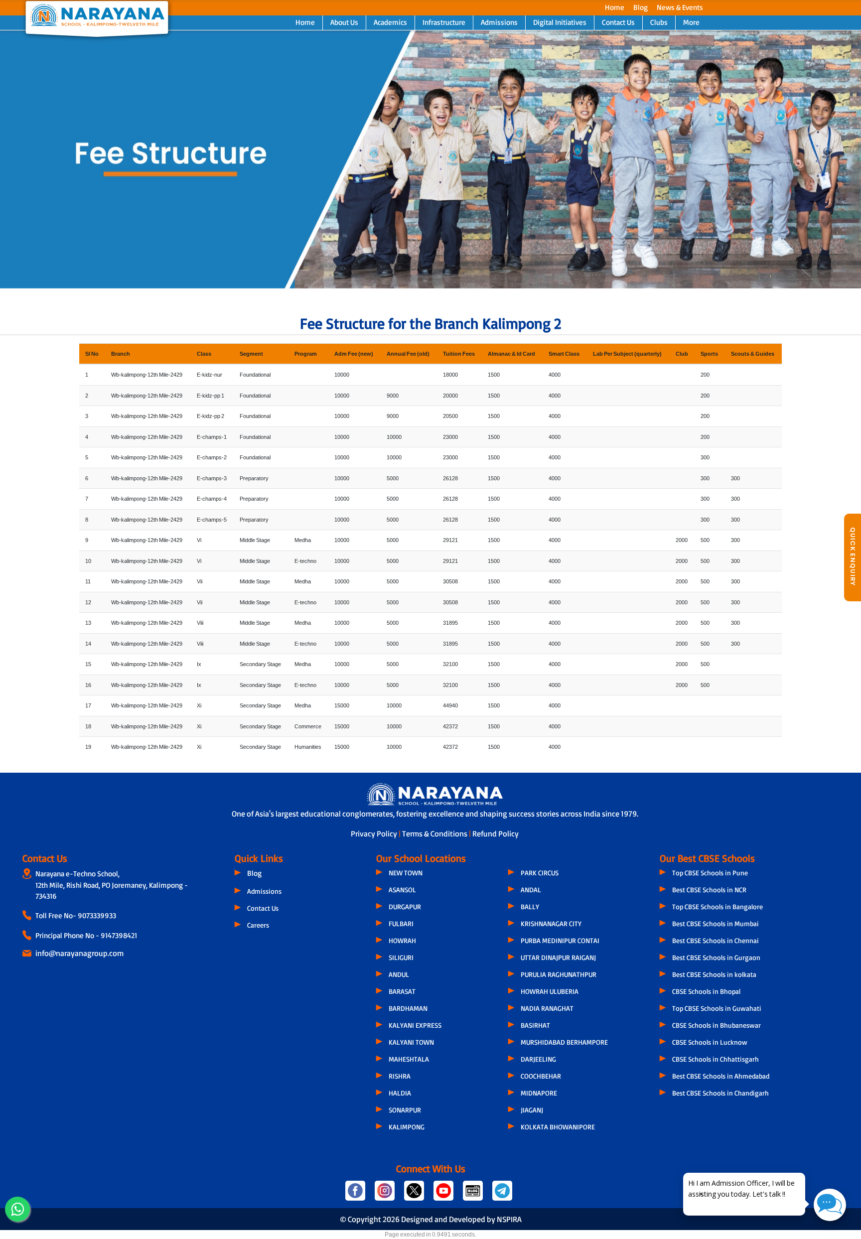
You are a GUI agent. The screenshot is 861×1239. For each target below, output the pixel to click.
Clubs (659, 22)
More (691, 22)
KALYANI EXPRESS (415, 1025)
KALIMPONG (407, 1126)
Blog (640, 7)
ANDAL (531, 889)
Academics (390, 22)
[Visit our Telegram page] (501, 1195)
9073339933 (97, 915)
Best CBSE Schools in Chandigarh (720, 1093)
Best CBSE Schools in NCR (709, 889)
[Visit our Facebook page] (356, 1195)
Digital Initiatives (559, 22)
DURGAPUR (405, 906)
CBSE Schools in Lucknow (709, 1042)
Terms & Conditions (435, 833)
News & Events (680, 7)
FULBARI (401, 923)
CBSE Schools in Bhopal (706, 991)
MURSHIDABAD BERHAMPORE (564, 1042)
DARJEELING (538, 1059)
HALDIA (400, 1093)
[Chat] (830, 1205)
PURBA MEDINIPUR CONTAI (560, 940)
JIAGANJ (532, 1109)
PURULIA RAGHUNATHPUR (558, 974)
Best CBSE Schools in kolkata (714, 974)
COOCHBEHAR (541, 1076)
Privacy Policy (375, 833)
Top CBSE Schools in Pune (710, 872)
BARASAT (402, 991)
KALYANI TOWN (411, 1042)
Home (614, 7)
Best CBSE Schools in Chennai (715, 940)
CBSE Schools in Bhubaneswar (716, 1025)
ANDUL (399, 974)
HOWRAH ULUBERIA (549, 991)
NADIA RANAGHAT (547, 1008)
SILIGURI (401, 957)
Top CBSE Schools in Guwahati (716, 1008)
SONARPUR (405, 1109)
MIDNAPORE (539, 1093)
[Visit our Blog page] (473, 1195)
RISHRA (400, 1076)
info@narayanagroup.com (79, 953)
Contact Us (618, 22)
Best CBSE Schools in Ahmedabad (720, 1076)
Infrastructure (444, 22)
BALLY (530, 906)
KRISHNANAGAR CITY (551, 923)
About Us (344, 22)
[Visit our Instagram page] (385, 1195)
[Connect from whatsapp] (17, 1209)
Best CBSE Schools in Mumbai (715, 923)
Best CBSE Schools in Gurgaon (716, 957)
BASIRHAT (535, 1025)
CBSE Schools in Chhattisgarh (715, 1059)
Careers (258, 925)
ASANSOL (402, 889)
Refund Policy (495, 833)
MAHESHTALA (409, 1059)
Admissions (499, 22)
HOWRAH (402, 940)
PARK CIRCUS (540, 872)
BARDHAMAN (408, 1008)
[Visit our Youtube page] (444, 1195)
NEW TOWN (406, 872)
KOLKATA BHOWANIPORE (558, 1126)
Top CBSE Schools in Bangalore (717, 906)
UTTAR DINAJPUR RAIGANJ (558, 957)
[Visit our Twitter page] (415, 1195)
